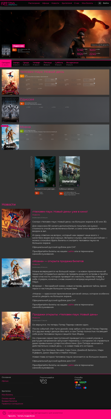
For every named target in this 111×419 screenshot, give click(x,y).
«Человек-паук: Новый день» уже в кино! (60, 211)
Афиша (45, 3)
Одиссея (27, 99)
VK (43, 381)
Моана (25, 127)
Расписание (34, 3)
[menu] (56, 3)
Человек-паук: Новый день (42, 72)
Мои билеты (87, 3)
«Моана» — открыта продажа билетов (58, 261)
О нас (76, 3)
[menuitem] (34, 3)
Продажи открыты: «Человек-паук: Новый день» (65, 314)
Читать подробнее (26, 416)
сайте (71, 251)
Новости (55, 3)
